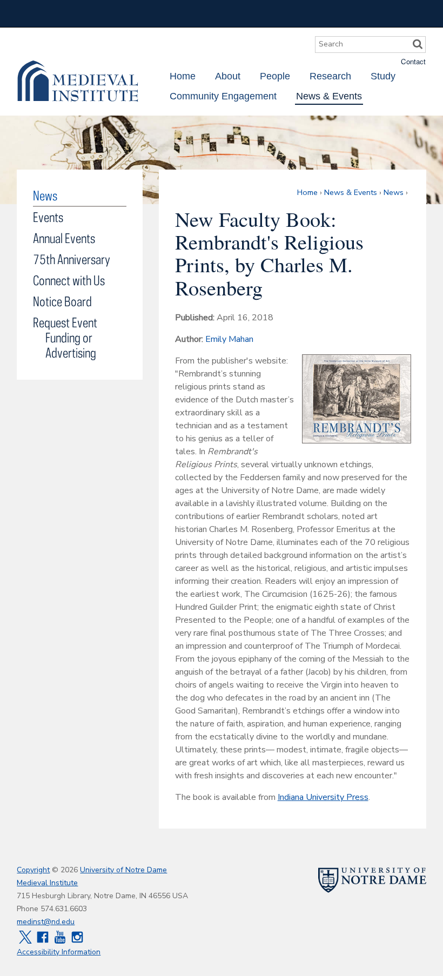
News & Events (329, 96)
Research (330, 76)
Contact (413, 61)
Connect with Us (69, 280)
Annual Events (64, 238)
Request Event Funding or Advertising (65, 337)
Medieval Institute (77, 81)
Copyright (33, 870)
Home (183, 76)
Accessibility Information (58, 952)
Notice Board (62, 301)
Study (383, 76)
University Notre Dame (98, 13)
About (227, 76)
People (275, 76)
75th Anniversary (71, 259)
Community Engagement (223, 96)
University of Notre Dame (123, 870)
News (394, 192)
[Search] (417, 44)
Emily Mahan (229, 339)
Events (48, 217)
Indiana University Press (323, 797)
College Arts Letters (341, 13)
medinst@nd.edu (46, 922)
